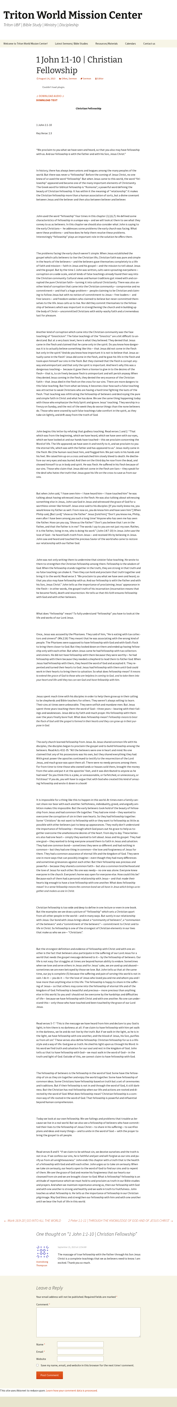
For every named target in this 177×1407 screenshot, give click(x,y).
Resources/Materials (106, 43)
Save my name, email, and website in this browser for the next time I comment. (87, 1365)
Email (40, 1351)
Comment (43, 1304)
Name (40, 1344)
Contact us (149, 43)
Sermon (73, 78)
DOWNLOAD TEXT (47, 100)
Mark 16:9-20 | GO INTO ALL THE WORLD (32, 1220)
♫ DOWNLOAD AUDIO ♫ (50, 96)
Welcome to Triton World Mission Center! (25, 43)
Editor (100, 78)
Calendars (130, 43)
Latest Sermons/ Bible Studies (71, 43)
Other (64, 78)
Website (41, 1359)
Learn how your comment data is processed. (71, 1390)
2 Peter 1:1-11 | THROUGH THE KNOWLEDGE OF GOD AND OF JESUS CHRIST (121, 1220)
